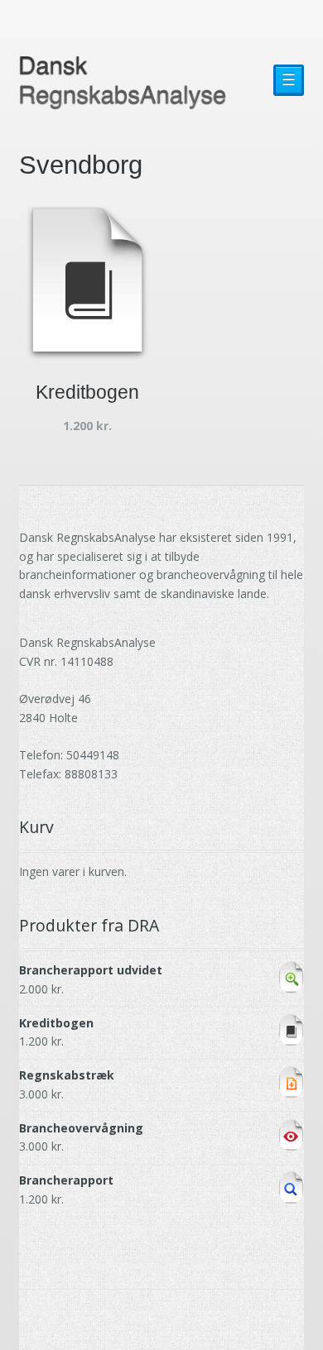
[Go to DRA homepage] (122, 83)
